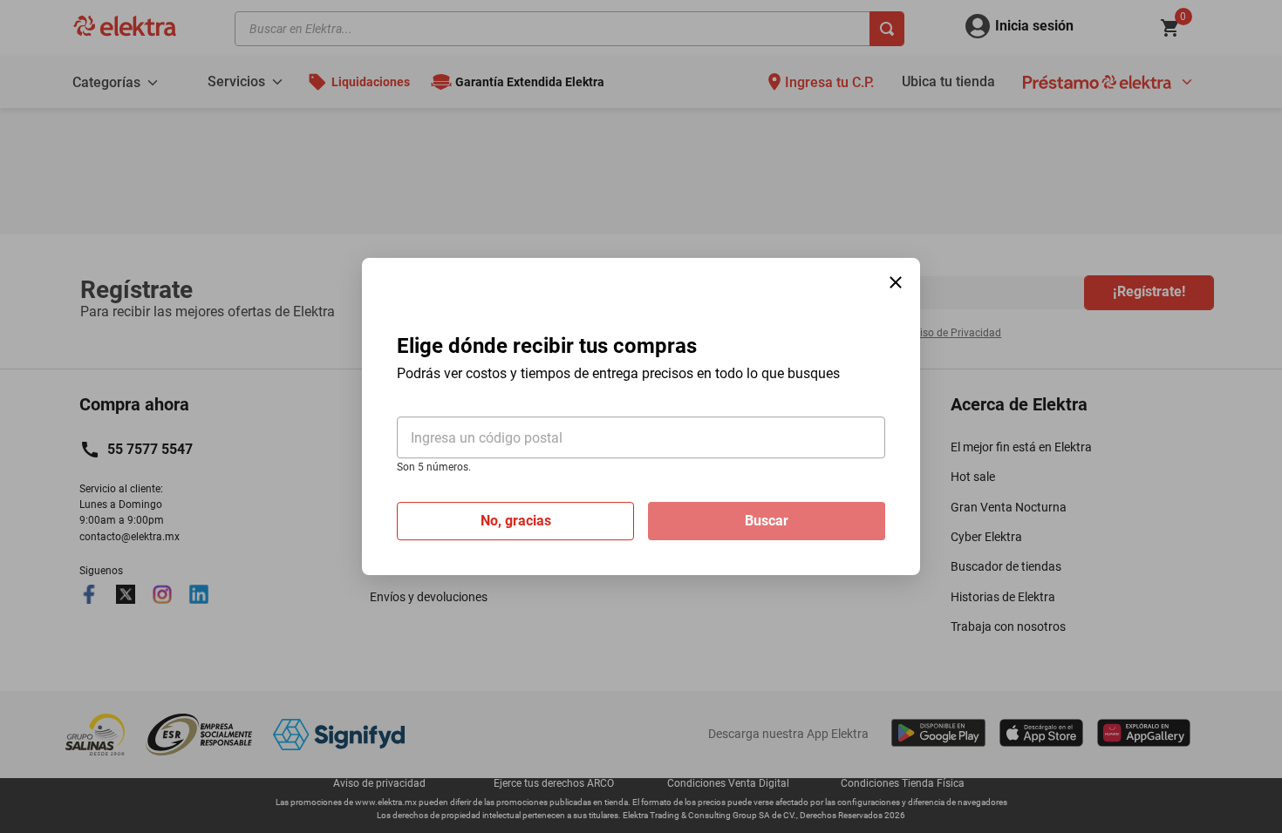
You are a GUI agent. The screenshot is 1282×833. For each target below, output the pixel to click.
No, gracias (516, 520)
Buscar (766, 520)
